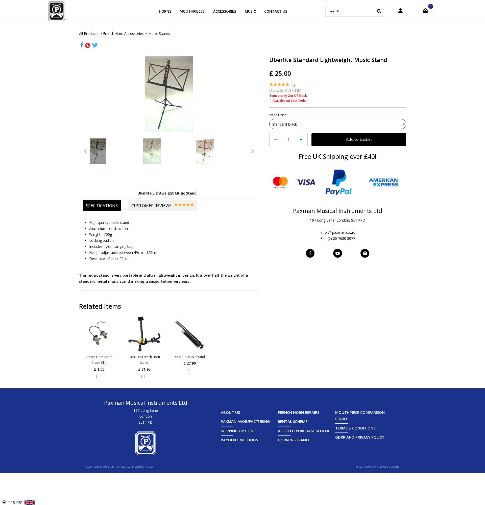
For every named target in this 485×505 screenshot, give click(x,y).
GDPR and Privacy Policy (359, 437)
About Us (230, 412)
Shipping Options (238, 430)
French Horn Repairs (298, 412)
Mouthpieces (192, 11)
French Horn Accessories (123, 33)
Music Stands (159, 33)
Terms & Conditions (355, 427)
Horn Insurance (294, 439)
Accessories (224, 11)
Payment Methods (239, 439)
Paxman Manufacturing (245, 421)
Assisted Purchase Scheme (304, 430)
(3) (292, 85)
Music (250, 11)
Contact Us (275, 11)
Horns (165, 11)
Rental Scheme (292, 421)
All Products (89, 33)
